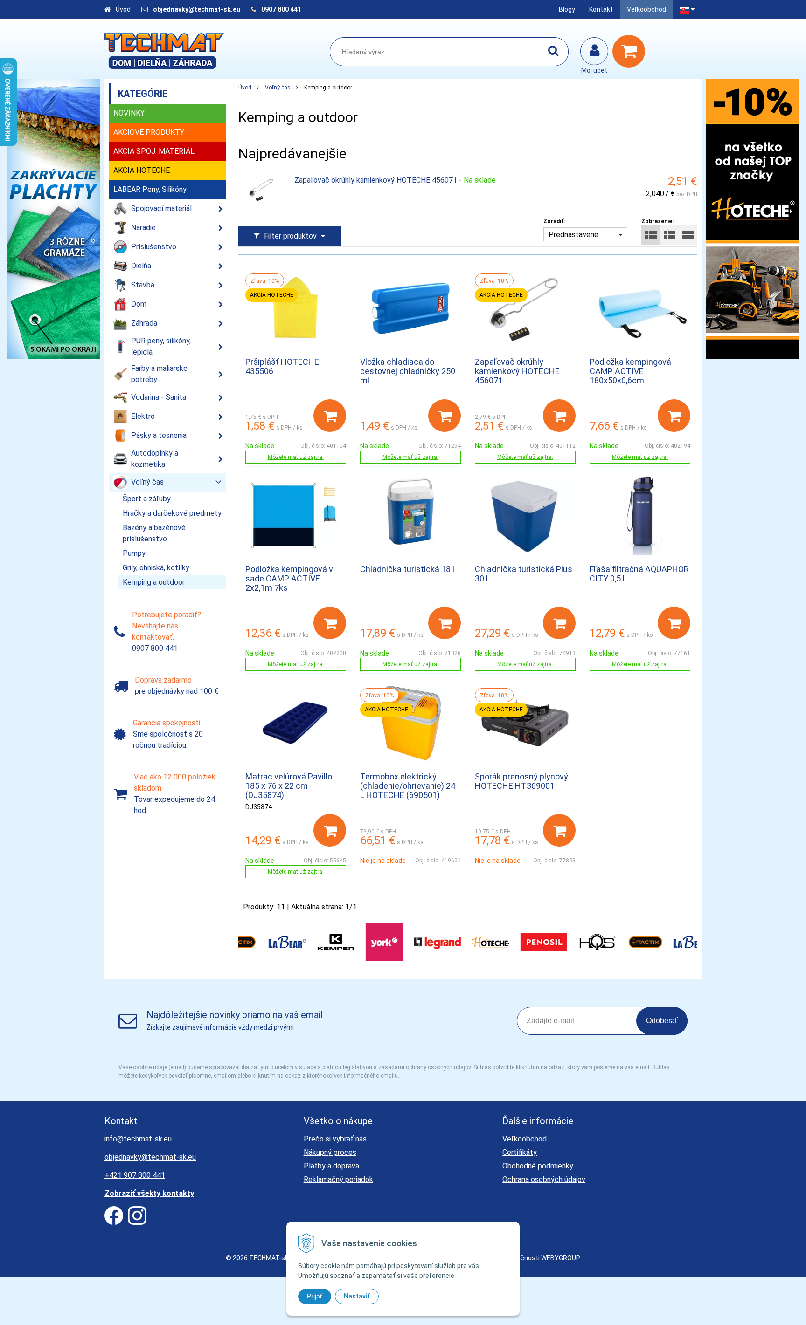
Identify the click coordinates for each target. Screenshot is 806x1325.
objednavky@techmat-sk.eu (197, 9)
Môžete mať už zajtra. (296, 457)
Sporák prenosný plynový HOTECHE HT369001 (521, 781)
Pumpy (134, 553)
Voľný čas (278, 87)
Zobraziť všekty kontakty (149, 1193)
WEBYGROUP (560, 1258)
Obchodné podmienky (537, 1165)
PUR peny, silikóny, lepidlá (161, 346)
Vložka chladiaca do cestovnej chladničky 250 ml (407, 371)
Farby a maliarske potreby (159, 374)
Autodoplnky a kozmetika (154, 459)
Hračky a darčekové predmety (172, 513)
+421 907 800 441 (134, 1175)
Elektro (143, 416)
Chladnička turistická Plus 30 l (523, 573)
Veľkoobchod (646, 9)
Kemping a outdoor (154, 582)
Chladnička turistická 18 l (407, 569)
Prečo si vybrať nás (335, 1138)
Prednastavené (573, 234)
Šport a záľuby (147, 498)
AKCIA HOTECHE (141, 170)
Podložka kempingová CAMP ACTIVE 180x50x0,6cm (630, 371)
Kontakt (601, 9)
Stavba (142, 284)
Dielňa (141, 265)
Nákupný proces (330, 1152)
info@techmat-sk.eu (138, 1138)
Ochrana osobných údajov (543, 1179)
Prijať (314, 1296)
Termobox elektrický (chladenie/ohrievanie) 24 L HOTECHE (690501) (407, 786)
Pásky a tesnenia (159, 435)
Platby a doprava (331, 1165)
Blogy (567, 9)
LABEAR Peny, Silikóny (150, 189)
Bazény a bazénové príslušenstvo (154, 533)
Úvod (123, 9)
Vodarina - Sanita (158, 397)
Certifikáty (519, 1152)
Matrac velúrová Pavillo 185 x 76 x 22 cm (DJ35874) (288, 786)
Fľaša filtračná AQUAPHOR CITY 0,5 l (639, 573)
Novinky (129, 113)
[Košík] (631, 51)
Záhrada (144, 323)
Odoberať (662, 1020)
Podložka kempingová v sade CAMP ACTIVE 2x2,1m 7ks (289, 578)
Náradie (143, 227)
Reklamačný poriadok (338, 1179)
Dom (138, 304)
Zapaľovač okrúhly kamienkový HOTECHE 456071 (375, 180)
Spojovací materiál (161, 208)
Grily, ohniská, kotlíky (156, 567)
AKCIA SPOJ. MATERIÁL (154, 151)
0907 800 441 (281, 9)
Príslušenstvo (153, 246)
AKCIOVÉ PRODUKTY (148, 132)
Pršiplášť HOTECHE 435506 (282, 366)
